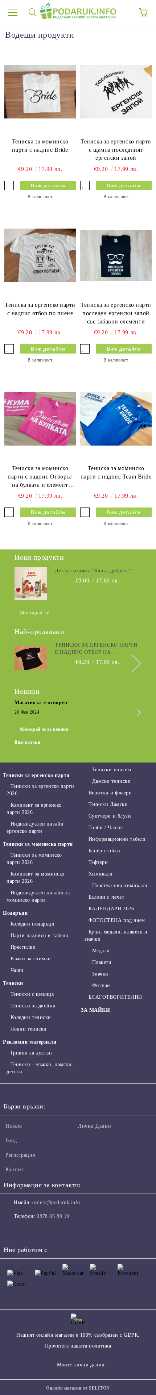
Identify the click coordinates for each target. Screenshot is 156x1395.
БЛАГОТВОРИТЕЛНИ (115, 997)
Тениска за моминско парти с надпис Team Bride (116, 472)
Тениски (13, 983)
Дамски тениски (111, 781)
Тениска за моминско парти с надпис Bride (40, 145)
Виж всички (28, 742)
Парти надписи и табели (40, 935)
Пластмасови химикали (120, 885)
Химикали (101, 874)
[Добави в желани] (9, 185)
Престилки (23, 947)
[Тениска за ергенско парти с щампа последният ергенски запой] (116, 91)
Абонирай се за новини (44, 729)
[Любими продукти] (123, 12)
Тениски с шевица (32, 994)
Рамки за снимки (31, 958)
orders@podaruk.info (56, 1202)
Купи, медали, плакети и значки (116, 935)
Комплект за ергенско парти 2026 (34, 808)
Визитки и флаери (110, 792)
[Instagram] (29, 1231)
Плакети (101, 962)
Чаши (17, 970)
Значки (100, 974)
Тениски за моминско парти (38, 844)
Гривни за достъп (31, 1053)
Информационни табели (117, 839)
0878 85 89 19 (53, 1216)
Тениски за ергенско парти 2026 (40, 790)
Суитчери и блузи (110, 816)
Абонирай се (34, 612)
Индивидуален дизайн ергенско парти (35, 827)
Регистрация (20, 1155)
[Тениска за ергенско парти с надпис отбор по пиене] (40, 255)
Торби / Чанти (105, 827)
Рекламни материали (29, 1042)
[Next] (132, 663)
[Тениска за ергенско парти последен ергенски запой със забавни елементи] (116, 255)
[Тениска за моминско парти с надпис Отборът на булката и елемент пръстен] (40, 418)
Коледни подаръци (33, 924)
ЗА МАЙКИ (95, 1010)
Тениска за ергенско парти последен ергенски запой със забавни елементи (116, 313)
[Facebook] (13, 1231)
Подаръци (15, 913)
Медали (101, 950)
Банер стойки (104, 850)
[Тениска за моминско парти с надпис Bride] (40, 91)
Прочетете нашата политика (78, 1346)
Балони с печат (106, 897)
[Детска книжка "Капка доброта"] (31, 583)
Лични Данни (94, 1126)
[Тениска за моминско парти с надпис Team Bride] (116, 418)
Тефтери (98, 862)
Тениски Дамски (108, 804)
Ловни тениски (29, 1029)
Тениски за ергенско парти (36, 775)
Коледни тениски (31, 1017)
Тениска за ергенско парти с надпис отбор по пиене (40, 309)
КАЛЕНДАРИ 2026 (111, 908)
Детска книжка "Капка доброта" (93, 570)
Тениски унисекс (112, 769)
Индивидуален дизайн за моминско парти (38, 896)
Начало (13, 1126)
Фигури (101, 985)
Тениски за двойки (33, 1005)
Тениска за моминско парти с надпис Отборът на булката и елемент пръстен (40, 477)
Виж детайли (48, 185)
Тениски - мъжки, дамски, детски (40, 1068)
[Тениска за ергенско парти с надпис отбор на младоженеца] (31, 658)
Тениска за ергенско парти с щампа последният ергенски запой (116, 149)
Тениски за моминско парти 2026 (34, 858)
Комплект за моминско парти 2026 (36, 877)
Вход (11, 1140)
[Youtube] (45, 1231)
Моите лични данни (81, 1364)
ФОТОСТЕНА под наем (117, 920)
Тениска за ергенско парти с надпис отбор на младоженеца (96, 649)
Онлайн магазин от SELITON (78, 1388)
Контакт (14, 1169)
